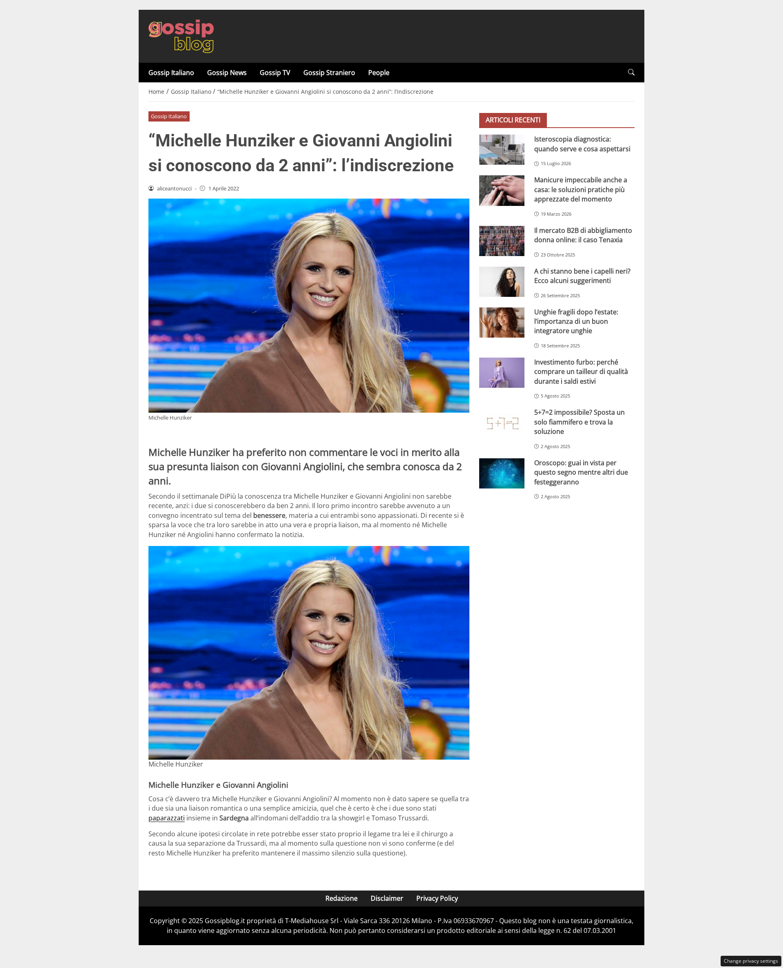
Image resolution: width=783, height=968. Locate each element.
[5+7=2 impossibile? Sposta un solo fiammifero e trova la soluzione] (501, 423)
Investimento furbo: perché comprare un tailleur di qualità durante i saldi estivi (581, 372)
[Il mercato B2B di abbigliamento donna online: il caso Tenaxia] (501, 240)
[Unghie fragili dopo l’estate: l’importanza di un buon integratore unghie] (501, 322)
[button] (631, 72)
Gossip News (227, 72)
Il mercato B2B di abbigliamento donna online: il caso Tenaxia (583, 234)
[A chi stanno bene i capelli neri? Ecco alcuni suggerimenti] (501, 281)
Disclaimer (387, 898)
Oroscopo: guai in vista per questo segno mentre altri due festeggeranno (581, 472)
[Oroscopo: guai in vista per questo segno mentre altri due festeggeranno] (501, 473)
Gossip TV (275, 72)
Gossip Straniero (329, 72)
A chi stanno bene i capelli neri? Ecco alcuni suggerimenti (582, 275)
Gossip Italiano (171, 72)
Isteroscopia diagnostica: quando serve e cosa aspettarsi (582, 144)
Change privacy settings (751, 960)
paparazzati (166, 817)
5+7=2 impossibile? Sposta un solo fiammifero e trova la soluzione (579, 422)
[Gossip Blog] (181, 35)
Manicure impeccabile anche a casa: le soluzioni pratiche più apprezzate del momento (580, 189)
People (378, 72)
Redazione (341, 898)
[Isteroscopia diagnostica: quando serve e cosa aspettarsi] (501, 150)
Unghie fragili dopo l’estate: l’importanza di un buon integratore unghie (576, 321)
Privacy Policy (437, 898)
